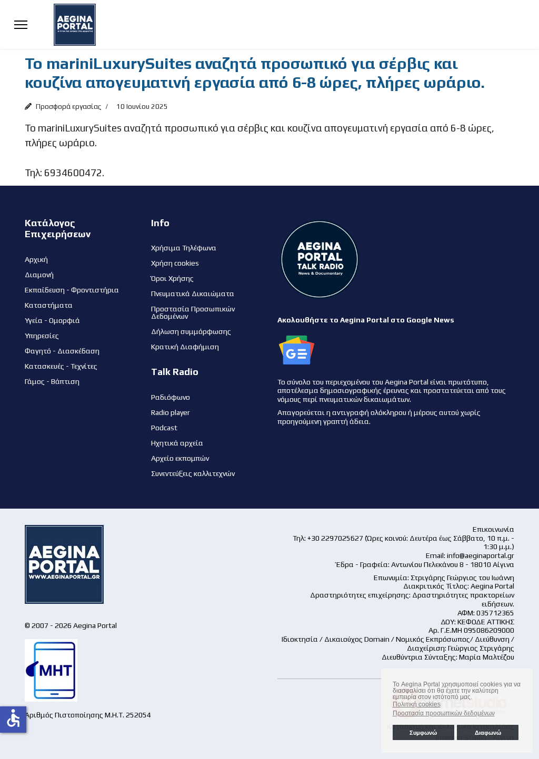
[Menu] (20, 24)
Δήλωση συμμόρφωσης (191, 331)
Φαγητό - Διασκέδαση (62, 351)
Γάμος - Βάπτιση (52, 381)
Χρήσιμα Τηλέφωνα (183, 247)
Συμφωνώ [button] (423, 733)
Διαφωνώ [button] (488, 733)
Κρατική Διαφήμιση (185, 346)
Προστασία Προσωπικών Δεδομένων (193, 312)
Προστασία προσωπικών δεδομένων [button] (444, 713)
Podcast (164, 427)
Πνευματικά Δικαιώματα (192, 293)
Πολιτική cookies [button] (417, 704)
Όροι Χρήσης (172, 278)
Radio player (170, 412)
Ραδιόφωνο (170, 397)
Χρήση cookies (175, 263)
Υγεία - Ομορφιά (52, 320)
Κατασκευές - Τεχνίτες (61, 366)
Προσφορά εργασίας (69, 106)
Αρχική (36, 259)
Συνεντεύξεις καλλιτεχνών (193, 473)
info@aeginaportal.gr (480, 555)
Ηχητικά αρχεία (177, 443)
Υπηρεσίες (42, 335)
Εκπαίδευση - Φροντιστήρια (72, 290)
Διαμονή (39, 274)
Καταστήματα (49, 305)
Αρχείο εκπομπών (180, 458)
